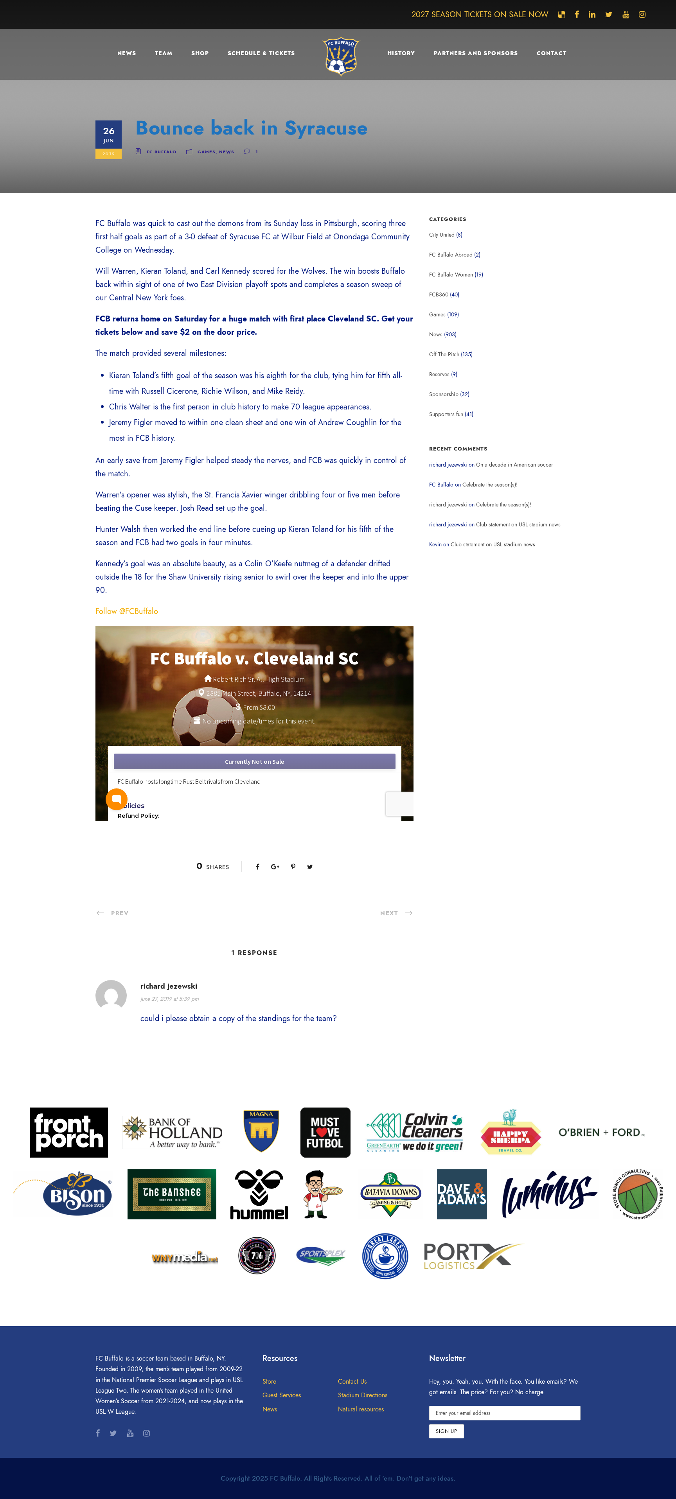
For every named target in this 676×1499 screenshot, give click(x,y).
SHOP (200, 53)
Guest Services (281, 1395)
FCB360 (438, 294)
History (401, 53)
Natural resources (361, 1409)
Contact (551, 53)
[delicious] (561, 14)
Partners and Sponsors (476, 53)
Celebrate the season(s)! (490, 484)
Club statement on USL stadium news (518, 524)
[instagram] (642, 14)
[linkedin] (592, 14)
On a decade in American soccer (514, 465)
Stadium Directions (362, 1395)
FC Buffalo (161, 152)
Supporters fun (446, 414)
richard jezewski (448, 504)
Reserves (439, 374)
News (126, 53)
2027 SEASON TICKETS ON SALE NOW (480, 14)
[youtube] (625, 14)
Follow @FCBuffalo (126, 611)
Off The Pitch (444, 354)
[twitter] (609, 14)
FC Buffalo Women (451, 274)
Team (164, 53)
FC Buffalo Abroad (451, 255)
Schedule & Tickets (261, 53)
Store (269, 1381)
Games (207, 152)
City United (442, 235)
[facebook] (577, 14)
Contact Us (352, 1381)
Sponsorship (443, 394)
